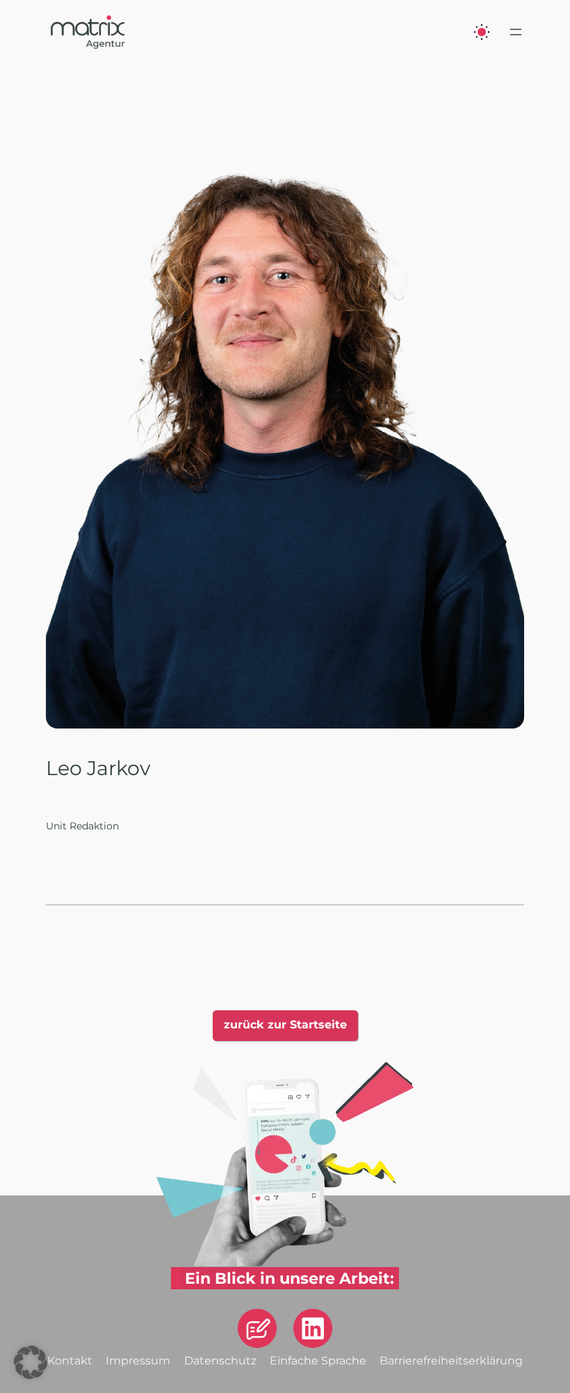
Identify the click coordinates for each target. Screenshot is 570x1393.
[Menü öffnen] (515, 32)
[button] (30, 1362)
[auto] (481, 32)
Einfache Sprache (318, 1360)
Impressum (138, 1360)
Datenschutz (220, 1360)
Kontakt (69, 1360)
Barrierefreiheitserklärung (451, 1360)
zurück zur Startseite (285, 1024)
